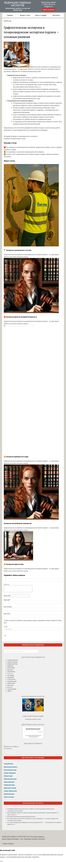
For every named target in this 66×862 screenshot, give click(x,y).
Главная (10, 15)
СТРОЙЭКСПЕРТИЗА (12, 660)
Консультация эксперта (33, 803)
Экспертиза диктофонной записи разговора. (23, 816)
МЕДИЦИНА (10, 666)
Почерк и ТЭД (7, 21)
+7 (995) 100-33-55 (48, 4)
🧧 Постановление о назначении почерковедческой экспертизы (24, 152)
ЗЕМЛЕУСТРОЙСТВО (12, 662)
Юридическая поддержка (33, 645)
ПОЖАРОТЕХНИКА (12, 681)
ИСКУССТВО (10, 685)
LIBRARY (9, 691)
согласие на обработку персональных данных (23, 620)
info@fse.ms (48, 6)
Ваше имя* (7, 600)
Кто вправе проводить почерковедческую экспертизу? (21, 136)
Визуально (5, 584)
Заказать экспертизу (48, 9)
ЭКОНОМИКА (10, 675)
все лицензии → (8, 748)
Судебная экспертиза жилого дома (15, 139)
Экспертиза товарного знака (33, 719)
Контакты (56, 15)
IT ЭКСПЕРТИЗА (11, 679)
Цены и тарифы (41, 15)
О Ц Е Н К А (10, 674)
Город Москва (8, 764)
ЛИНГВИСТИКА (11, 683)
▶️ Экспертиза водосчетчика (14, 564)
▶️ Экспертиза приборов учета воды (16, 457)
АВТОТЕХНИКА (11, 668)
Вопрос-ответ (25, 15)
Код (8, 584)
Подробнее (35, 857)
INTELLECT (10, 687)
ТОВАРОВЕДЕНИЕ (11, 689)
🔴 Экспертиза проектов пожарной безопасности (20, 317)
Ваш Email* (7, 596)
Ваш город (7, 613)
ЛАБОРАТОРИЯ (11, 672)
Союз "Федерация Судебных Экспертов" (32, 839)
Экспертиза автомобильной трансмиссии (17, 523)
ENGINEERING (10, 677)
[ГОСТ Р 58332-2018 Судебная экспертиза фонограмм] (33, 738)
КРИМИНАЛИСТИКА (12, 664)
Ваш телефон (8, 607)
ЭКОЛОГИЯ (10, 670)
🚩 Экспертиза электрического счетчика (17, 250)
